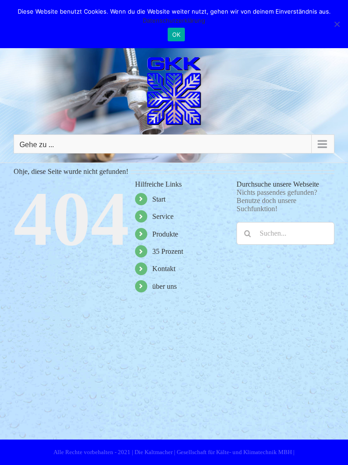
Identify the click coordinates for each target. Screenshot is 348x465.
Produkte (165, 234)
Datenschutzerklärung (174, 20)
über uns (164, 286)
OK (176, 34)
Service (163, 216)
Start (158, 199)
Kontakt (163, 268)
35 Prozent (167, 251)
